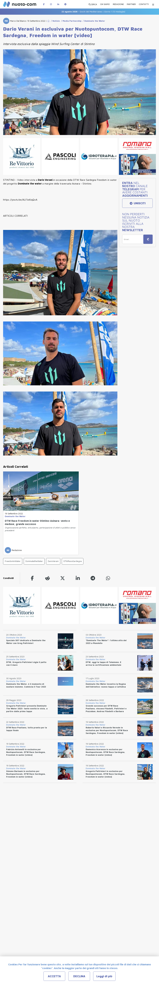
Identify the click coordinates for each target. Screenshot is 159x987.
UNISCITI (139, 203)
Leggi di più (104, 976)
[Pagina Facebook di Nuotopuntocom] (43, 4)
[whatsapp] (108, 578)
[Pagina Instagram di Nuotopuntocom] (51, 4)
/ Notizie (55, 21)
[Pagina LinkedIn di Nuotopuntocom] (58, 4)
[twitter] (63, 578)
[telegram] (93, 578)
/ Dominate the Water (93, 21)
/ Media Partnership (71, 21)
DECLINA (79, 976)
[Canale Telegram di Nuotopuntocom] (65, 4)
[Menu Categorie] (153, 4)
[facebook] (32, 578)
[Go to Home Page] (48, 21)
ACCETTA (54, 976)
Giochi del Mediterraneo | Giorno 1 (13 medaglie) (73, 11)
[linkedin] (78, 578)
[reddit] (47, 578)
